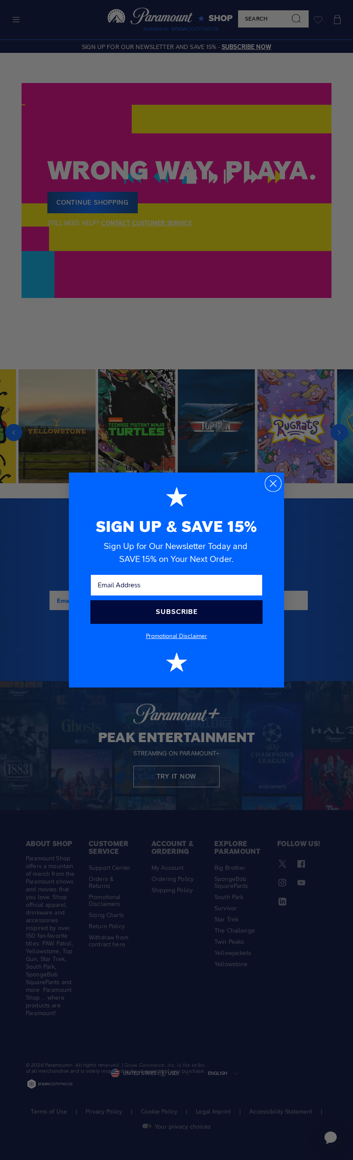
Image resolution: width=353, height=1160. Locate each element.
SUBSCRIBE (177, 612)
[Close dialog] (273, 483)
